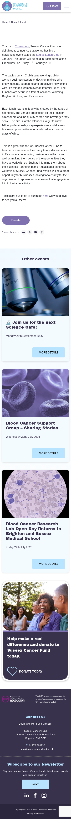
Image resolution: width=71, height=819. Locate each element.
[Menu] (66, 6)
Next (35, 784)
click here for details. (48, 702)
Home (5, 22)
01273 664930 (35, 745)
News (14, 22)
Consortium (22, 46)
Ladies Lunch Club (47, 54)
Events (23, 22)
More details (48, 352)
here (45, 195)
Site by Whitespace (35, 813)
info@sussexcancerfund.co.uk (36, 749)
